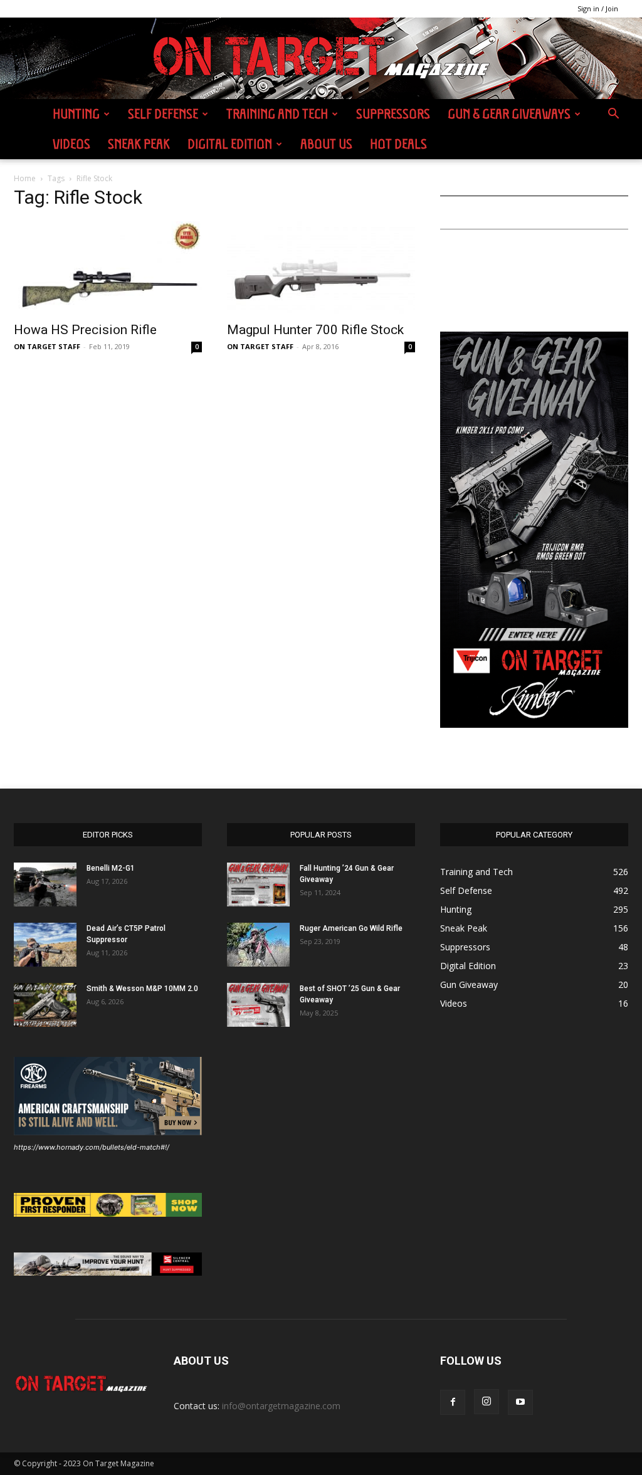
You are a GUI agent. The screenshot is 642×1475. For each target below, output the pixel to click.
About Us (326, 144)
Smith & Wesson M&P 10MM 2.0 (142, 988)
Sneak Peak (139, 144)
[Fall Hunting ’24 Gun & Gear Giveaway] (258, 884)
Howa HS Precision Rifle (85, 329)
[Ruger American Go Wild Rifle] (258, 945)
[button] (613, 115)
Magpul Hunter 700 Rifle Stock (315, 329)
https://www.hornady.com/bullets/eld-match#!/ (91, 1147)
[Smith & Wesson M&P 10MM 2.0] (45, 1005)
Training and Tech (277, 114)
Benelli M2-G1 (111, 868)
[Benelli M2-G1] (45, 884)
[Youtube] (520, 1402)
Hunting (76, 114)
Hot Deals (398, 144)
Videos (71, 144)
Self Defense (163, 114)
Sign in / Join (597, 8)
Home (25, 178)
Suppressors (393, 114)
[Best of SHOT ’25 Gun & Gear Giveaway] (258, 1005)
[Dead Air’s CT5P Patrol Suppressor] (45, 945)
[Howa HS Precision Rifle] (108, 267)
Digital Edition (229, 144)
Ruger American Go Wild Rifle (351, 928)
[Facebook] (452, 1402)
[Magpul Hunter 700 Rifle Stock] (321, 267)
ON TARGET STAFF (47, 346)
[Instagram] (486, 1401)
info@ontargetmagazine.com (281, 1406)
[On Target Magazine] (321, 59)
